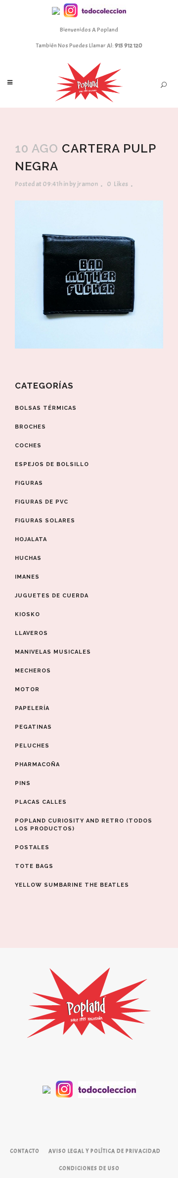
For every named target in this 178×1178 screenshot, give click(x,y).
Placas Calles (41, 802)
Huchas (28, 558)
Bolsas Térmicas (46, 408)
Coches (28, 445)
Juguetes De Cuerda (52, 595)
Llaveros (31, 633)
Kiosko (27, 614)
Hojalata (31, 539)
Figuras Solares (45, 520)
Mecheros (33, 671)
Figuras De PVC (41, 502)
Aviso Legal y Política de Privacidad (104, 1150)
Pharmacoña (37, 764)
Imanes (27, 577)
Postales (32, 847)
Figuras (29, 483)
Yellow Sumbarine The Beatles (72, 885)
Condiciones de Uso (89, 1168)
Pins (23, 783)
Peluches (32, 746)
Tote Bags (34, 866)
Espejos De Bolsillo (52, 464)
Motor (27, 689)
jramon (87, 184)
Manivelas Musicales (53, 652)
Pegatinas (33, 727)
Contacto (25, 1150)
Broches (30, 427)
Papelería (32, 708)
